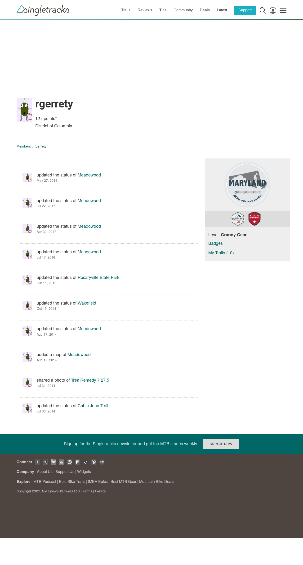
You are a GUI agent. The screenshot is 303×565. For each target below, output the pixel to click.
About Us (45, 471)
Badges (215, 243)
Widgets (84, 471)
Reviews (145, 10)
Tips (162, 10)
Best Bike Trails (72, 481)
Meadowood (89, 174)
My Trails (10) (221, 252)
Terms (87, 491)
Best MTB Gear (123, 481)
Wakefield (87, 303)
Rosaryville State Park (98, 277)
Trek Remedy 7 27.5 (90, 380)
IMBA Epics (98, 481)
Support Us (64, 471)
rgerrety (40, 146)
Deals (205, 10)
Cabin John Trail (93, 405)
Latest (222, 10)
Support (245, 10)
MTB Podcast (44, 481)
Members (24, 146)
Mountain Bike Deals (156, 481)
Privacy (100, 491)
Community (183, 10)
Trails (125, 10)
